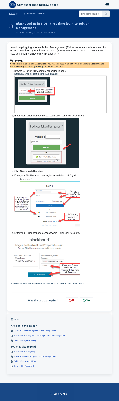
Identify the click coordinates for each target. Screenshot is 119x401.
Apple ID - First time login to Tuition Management (35, 330)
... (21, 13)
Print (17, 319)
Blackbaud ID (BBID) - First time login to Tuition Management (39, 335)
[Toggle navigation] (107, 4)
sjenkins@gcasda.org (33, 66)
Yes (88, 300)
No (73, 300)
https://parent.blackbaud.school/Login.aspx (36, 74)
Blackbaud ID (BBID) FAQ (24, 351)
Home (12, 13)
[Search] (106, 13)
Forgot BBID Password (24, 366)
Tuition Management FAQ (25, 340)
